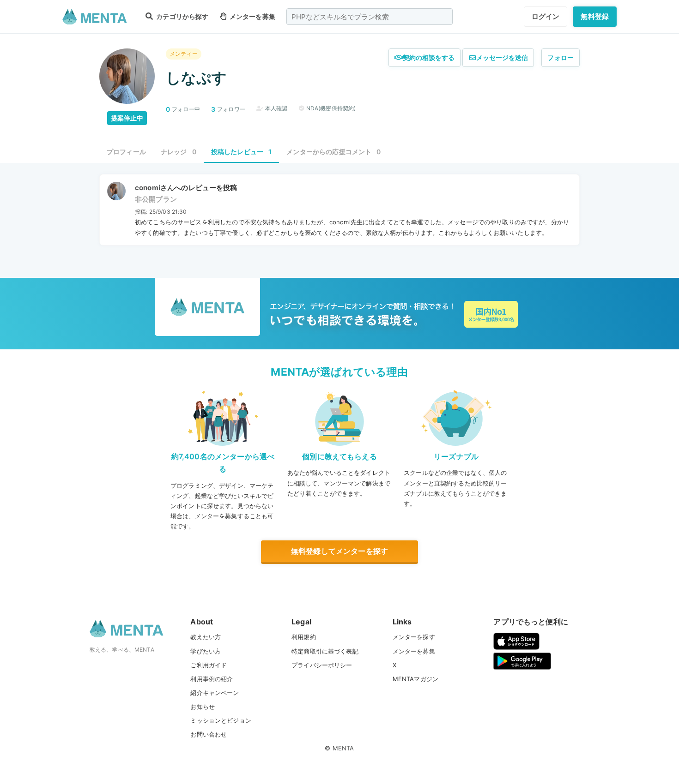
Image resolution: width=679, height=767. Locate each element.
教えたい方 (205, 637)
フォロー (560, 57)
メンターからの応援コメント (333, 152)
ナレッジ (178, 152)
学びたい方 (205, 651)
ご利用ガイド (208, 665)
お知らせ (202, 706)
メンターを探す (414, 637)
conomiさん (154, 187)
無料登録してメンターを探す (339, 551)
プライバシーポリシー (321, 665)
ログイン (546, 16)
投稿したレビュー (241, 152)
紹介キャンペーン (214, 692)
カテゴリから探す (181, 16)
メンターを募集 (251, 16)
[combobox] (369, 16)
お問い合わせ (208, 734)
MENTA (343, 748)
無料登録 (595, 16)
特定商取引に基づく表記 (324, 651)
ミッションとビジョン (220, 720)
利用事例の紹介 (211, 679)
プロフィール (126, 152)
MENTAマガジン (415, 679)
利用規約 (303, 637)
